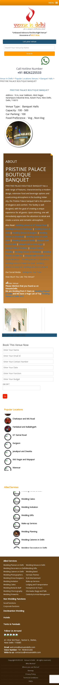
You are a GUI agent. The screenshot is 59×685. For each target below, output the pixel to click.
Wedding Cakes (28, 497)
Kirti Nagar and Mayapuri (24, 454)
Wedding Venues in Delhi (35, 565)
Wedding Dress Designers (13, 578)
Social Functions (9, 603)
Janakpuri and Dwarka (22, 446)
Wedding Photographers (13, 575)
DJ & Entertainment (33, 578)
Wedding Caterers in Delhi (32, 537)
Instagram (27, 272)
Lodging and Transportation (37, 584)
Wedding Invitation (29, 505)
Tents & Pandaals (11, 624)
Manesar (16, 462)
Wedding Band (31, 571)
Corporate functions (11, 606)
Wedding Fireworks (10, 594)
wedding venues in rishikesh (35, 267)
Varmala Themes (32, 575)
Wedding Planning (29, 529)
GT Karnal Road (20, 430)
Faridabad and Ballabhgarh (24, 422)
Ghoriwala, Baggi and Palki (36, 591)
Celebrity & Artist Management (38, 594)
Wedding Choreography (12, 591)
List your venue (29, 41)
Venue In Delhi (29, 660)
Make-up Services (29, 521)
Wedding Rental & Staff (31, 489)
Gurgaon (16, 438)
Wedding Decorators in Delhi (14, 568)
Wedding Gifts (27, 513)
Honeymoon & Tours (34, 588)
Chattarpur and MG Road (24, 413)
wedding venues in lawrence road (20, 263)
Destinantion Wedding (13, 610)
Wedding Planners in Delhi (13, 565)
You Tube (37, 272)
